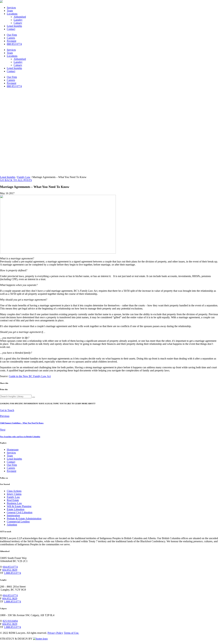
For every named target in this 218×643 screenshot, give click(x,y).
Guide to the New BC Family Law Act (30, 376)
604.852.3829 (9, 569)
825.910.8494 (10, 621)
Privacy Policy (55, 632)
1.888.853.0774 (12, 573)
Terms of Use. (71, 632)
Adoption (12, 524)
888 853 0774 (14, 44)
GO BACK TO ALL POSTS (16, 180)
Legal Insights (14, 26)
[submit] (33, 397)
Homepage (13, 449)
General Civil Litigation (19, 512)
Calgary (18, 22)
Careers (11, 37)
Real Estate (13, 500)
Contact (11, 29)
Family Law (23, 177)
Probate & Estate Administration (24, 518)
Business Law (14, 503)
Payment (11, 40)
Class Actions (14, 490)
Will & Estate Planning (19, 506)
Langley (18, 19)
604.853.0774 (10, 566)
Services (11, 7)
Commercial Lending (18, 521)
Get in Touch (7, 410)
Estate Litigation (15, 509)
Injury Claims (14, 494)
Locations (12, 13)
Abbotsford (20, 16)
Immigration (13, 515)
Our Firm (12, 34)
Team (10, 10)
